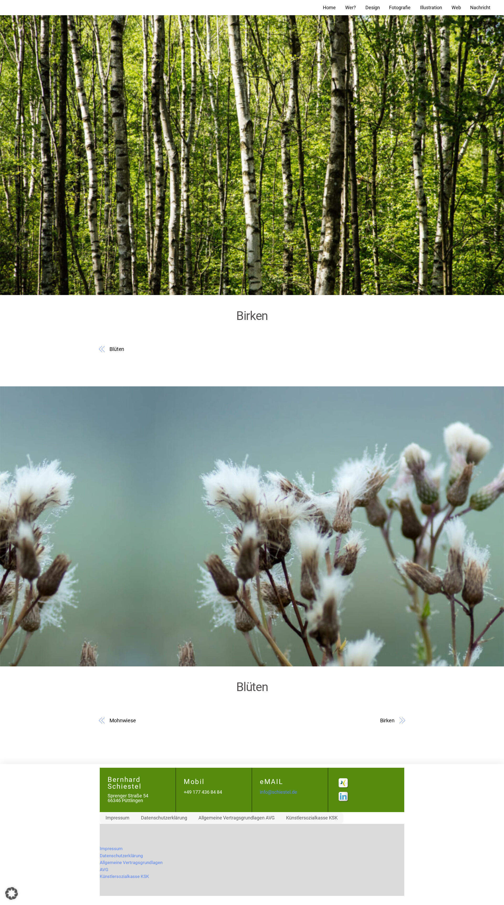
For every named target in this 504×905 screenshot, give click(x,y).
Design (372, 7)
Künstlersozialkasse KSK (312, 817)
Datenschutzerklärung (164, 817)
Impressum (117, 817)
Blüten (116, 349)
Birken (387, 720)
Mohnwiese (122, 720)
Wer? (350, 7)
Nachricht (480, 7)
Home (329, 7)
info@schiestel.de (278, 792)
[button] (11, 893)
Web (456, 7)
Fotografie (400, 7)
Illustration (431, 7)
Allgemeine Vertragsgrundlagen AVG (236, 817)
